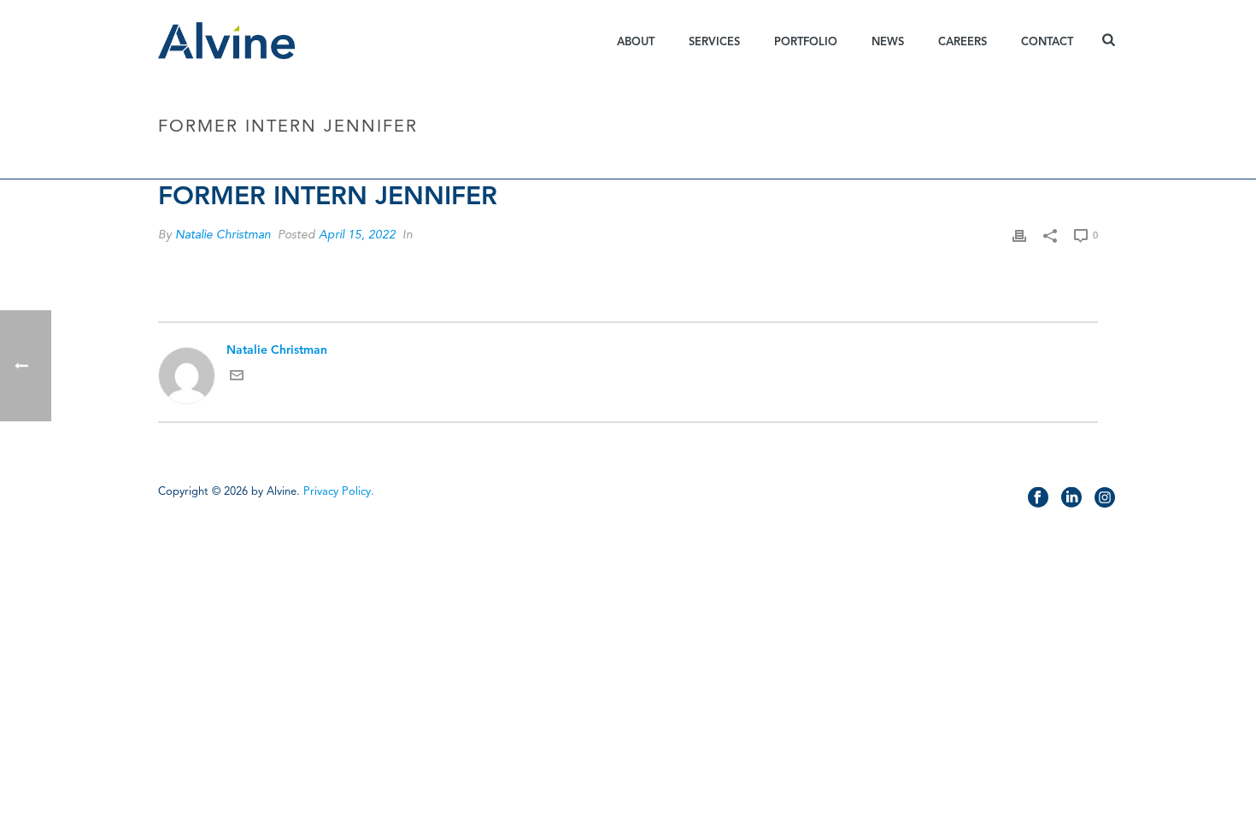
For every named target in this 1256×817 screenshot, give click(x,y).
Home (929, 162)
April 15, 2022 (357, 234)
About (635, 42)
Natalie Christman (223, 234)
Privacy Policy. (338, 491)
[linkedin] (1071, 498)
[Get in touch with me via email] (237, 378)
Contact (1047, 42)
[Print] (1019, 234)
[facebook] (1038, 498)
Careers (962, 42)
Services (714, 42)
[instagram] (1105, 498)
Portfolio (805, 42)
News (888, 42)
